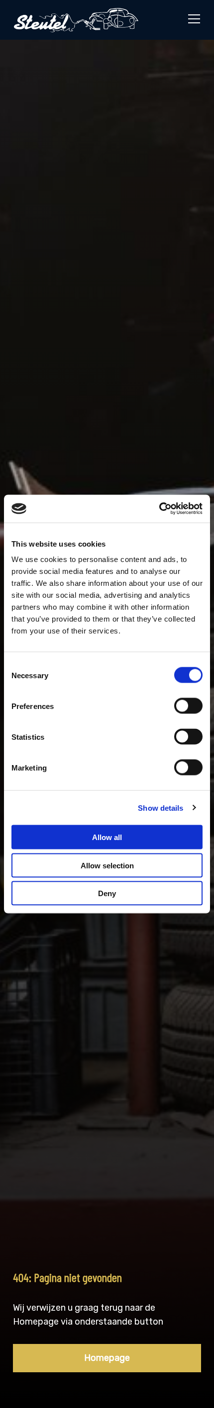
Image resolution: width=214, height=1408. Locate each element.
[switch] (188, 706)
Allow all (107, 837)
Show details (160, 807)
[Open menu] (190, 20)
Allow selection (107, 865)
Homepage (107, 1357)
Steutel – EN (76, 19)
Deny (107, 893)
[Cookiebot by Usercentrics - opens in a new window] (159, 508)
